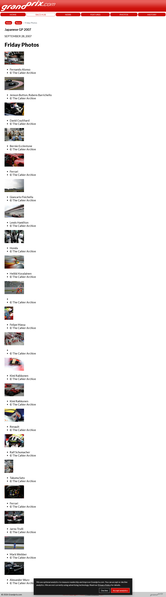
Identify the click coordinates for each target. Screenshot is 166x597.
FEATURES (95, 14)
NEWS (68, 14)
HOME (13, 14)
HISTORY (151, 14)
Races (18, 23)
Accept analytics (120, 590)
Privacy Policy (104, 585)
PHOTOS (124, 14)
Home (8, 23)
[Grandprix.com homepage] (156, 594)
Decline (104, 590)
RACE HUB (41, 14)
